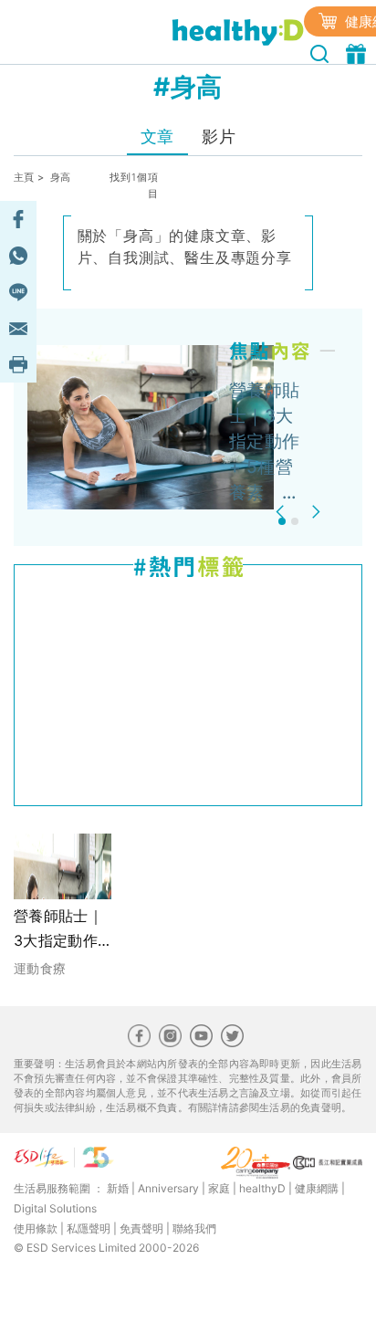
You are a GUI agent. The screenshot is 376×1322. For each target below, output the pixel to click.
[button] (282, 512)
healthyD (262, 1188)
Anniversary (168, 1188)
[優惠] (358, 52)
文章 (157, 136)
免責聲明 (141, 1228)
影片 (218, 136)
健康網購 (317, 1188)
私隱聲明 (88, 1228)
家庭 (219, 1188)
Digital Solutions (55, 1208)
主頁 (24, 177)
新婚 (118, 1188)
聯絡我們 (194, 1228)
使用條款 (35, 1228)
